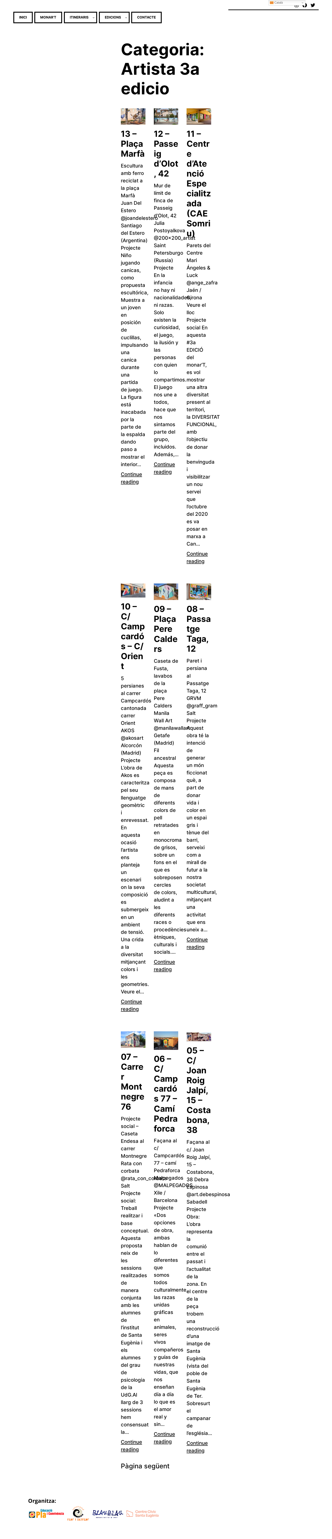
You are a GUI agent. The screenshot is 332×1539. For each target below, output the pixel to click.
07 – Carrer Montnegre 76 (132, 1081)
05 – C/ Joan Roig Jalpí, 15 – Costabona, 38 (199, 1090)
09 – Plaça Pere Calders (166, 629)
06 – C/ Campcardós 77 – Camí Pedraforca (166, 1094)
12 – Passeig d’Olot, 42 (166, 154)
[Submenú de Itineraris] (94, 17)
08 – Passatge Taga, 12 (199, 629)
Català (278, 2)
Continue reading (131, 478)
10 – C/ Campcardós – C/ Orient (133, 636)
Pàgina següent (145, 1466)
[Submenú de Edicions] (126, 17)
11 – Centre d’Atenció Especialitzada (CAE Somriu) (199, 183)
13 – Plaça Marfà (133, 144)
